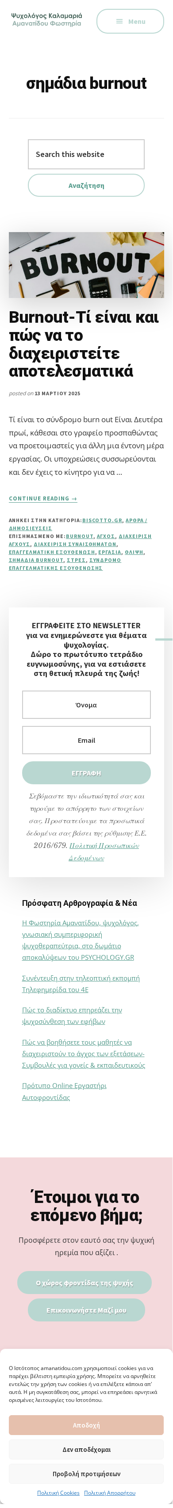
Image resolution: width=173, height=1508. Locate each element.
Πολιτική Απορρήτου (109, 1493)
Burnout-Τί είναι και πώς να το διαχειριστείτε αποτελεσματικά (84, 344)
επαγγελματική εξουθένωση (52, 552)
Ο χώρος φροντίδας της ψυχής (84, 1282)
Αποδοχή (86, 1425)
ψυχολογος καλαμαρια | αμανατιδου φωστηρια (48, 26)
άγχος (106, 536)
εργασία (109, 552)
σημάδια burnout (36, 560)
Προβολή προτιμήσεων (86, 1474)
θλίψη (134, 552)
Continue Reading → (43, 499)
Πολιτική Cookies (58, 1493)
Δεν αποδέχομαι (86, 1449)
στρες (76, 560)
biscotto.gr (102, 520)
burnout (79, 536)
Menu (137, 21)
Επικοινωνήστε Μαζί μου (86, 1310)
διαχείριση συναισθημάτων (75, 544)
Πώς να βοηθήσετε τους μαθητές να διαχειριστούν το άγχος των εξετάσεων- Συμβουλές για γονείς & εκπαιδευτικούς (83, 1054)
